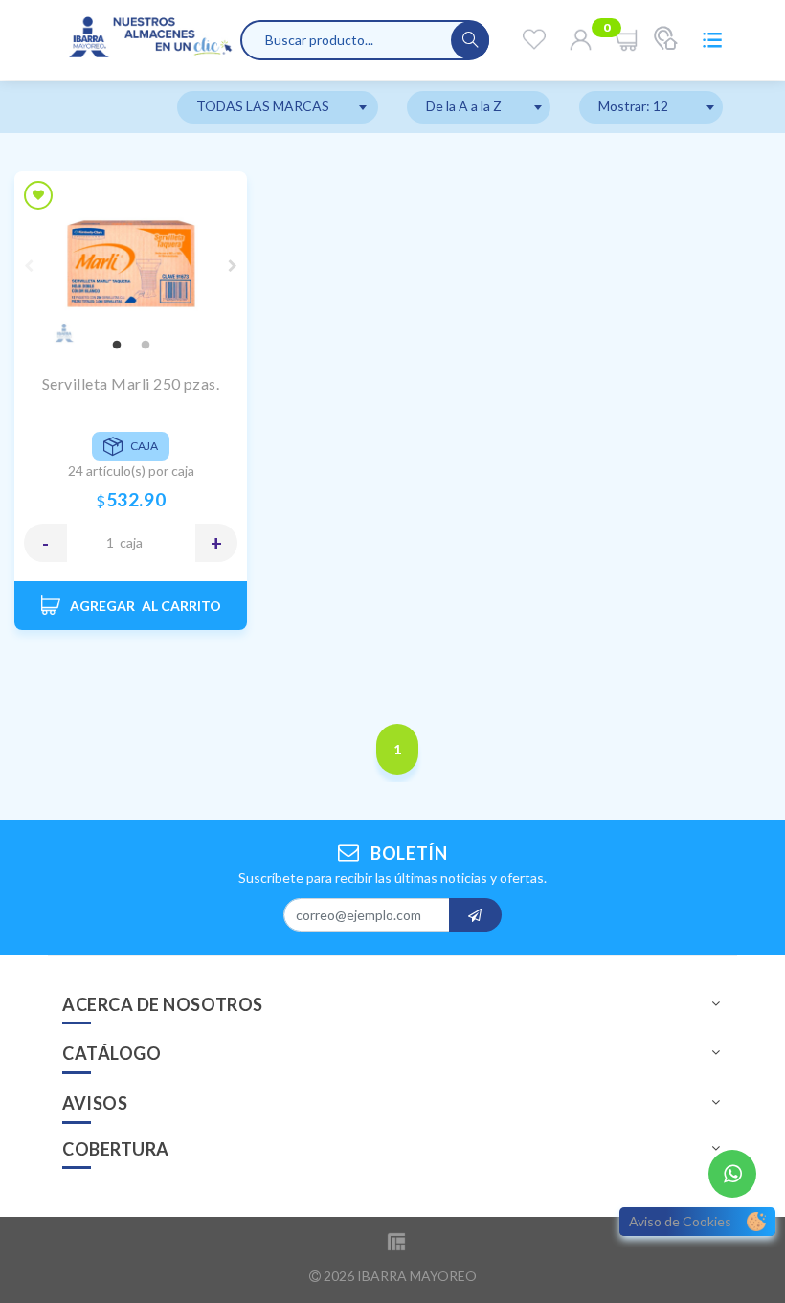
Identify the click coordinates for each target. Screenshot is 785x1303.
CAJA (131, 542)
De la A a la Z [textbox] (464, 106)
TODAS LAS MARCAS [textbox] (262, 106)
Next (232, 266)
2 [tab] (145, 345)
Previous (28, 266)
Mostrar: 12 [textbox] (633, 106)
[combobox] (277, 107)
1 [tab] (116, 345)
